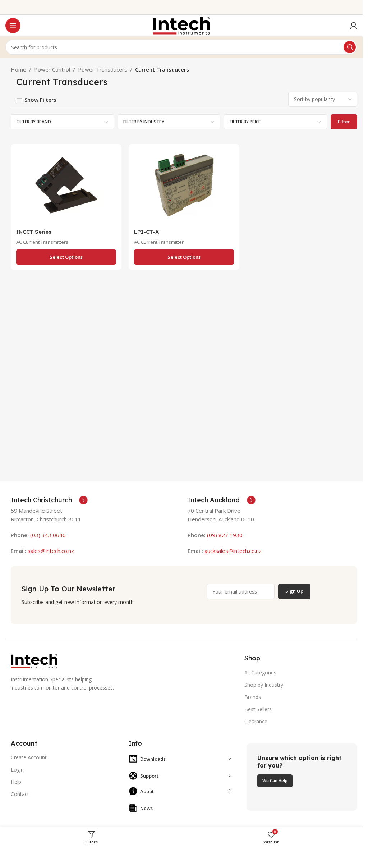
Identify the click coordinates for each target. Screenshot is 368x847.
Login (17, 769)
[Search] (350, 47)
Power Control (52, 69)
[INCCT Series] (66, 187)
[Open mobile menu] (13, 25)
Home (18, 69)
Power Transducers (102, 69)
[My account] (353, 25)
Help (16, 781)
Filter (344, 121)
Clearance (255, 721)
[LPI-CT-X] (184, 187)
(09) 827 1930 (225, 535)
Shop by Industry (263, 684)
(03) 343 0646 (48, 535)
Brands (252, 696)
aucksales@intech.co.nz (232, 550)
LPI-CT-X (146, 231)
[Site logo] (181, 24)
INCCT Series (33, 231)
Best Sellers (258, 709)
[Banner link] (302, 777)
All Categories (260, 672)
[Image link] (34, 660)
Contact (20, 794)
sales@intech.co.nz (51, 550)
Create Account (29, 757)
